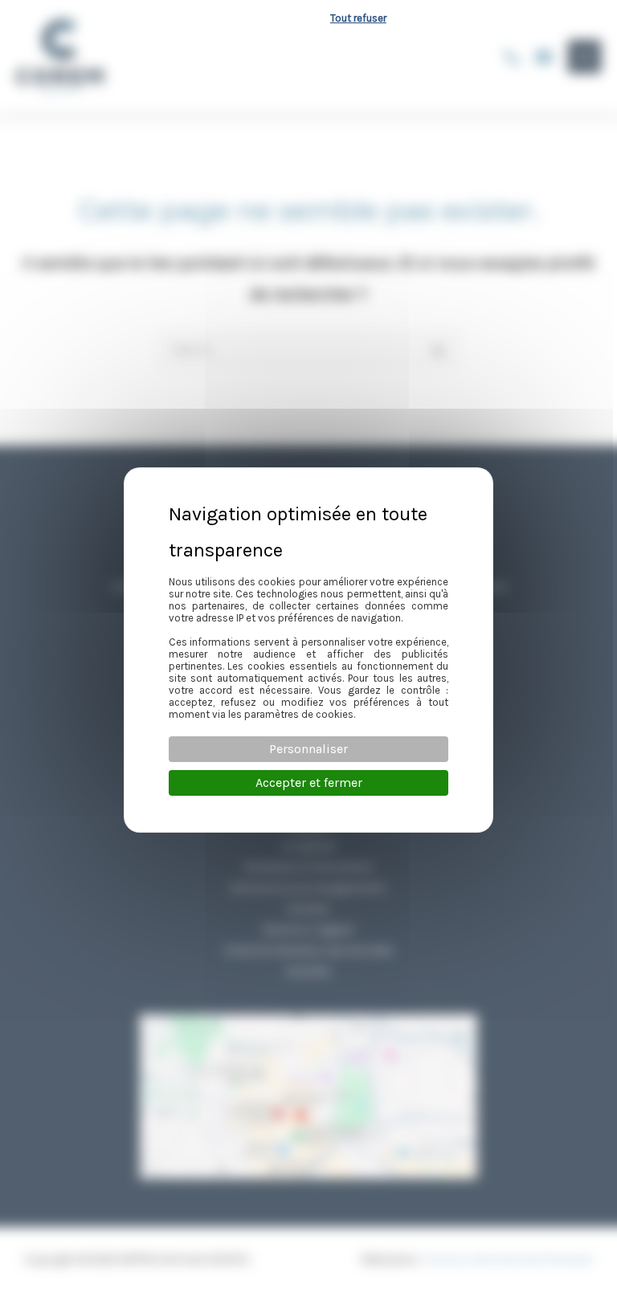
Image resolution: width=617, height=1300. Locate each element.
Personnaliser (308, 748)
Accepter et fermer (308, 782)
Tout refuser (358, 18)
